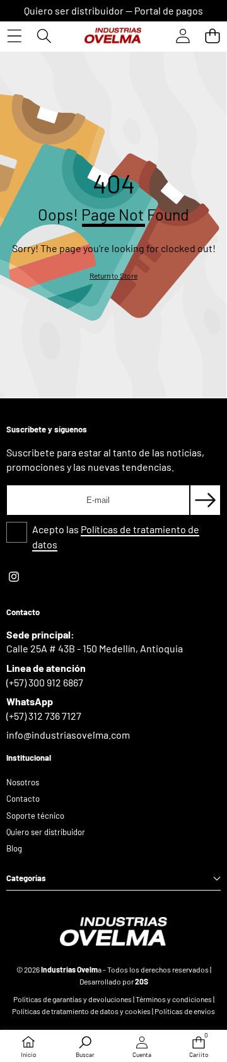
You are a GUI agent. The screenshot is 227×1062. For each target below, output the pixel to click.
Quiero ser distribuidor (74, 10)
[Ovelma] (112, 36)
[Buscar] (44, 35)
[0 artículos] (212, 35)
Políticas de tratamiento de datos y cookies (82, 1011)
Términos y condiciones (174, 999)
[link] (113, 275)
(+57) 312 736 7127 (43, 716)
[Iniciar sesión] (182, 35)
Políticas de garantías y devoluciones (72, 999)
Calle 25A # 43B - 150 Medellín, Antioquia (94, 648)
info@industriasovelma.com (68, 735)
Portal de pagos (168, 10)
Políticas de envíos (184, 1011)
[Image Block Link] (113, 932)
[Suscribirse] (205, 500)
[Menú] (14, 35)
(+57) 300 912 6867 (44, 682)
